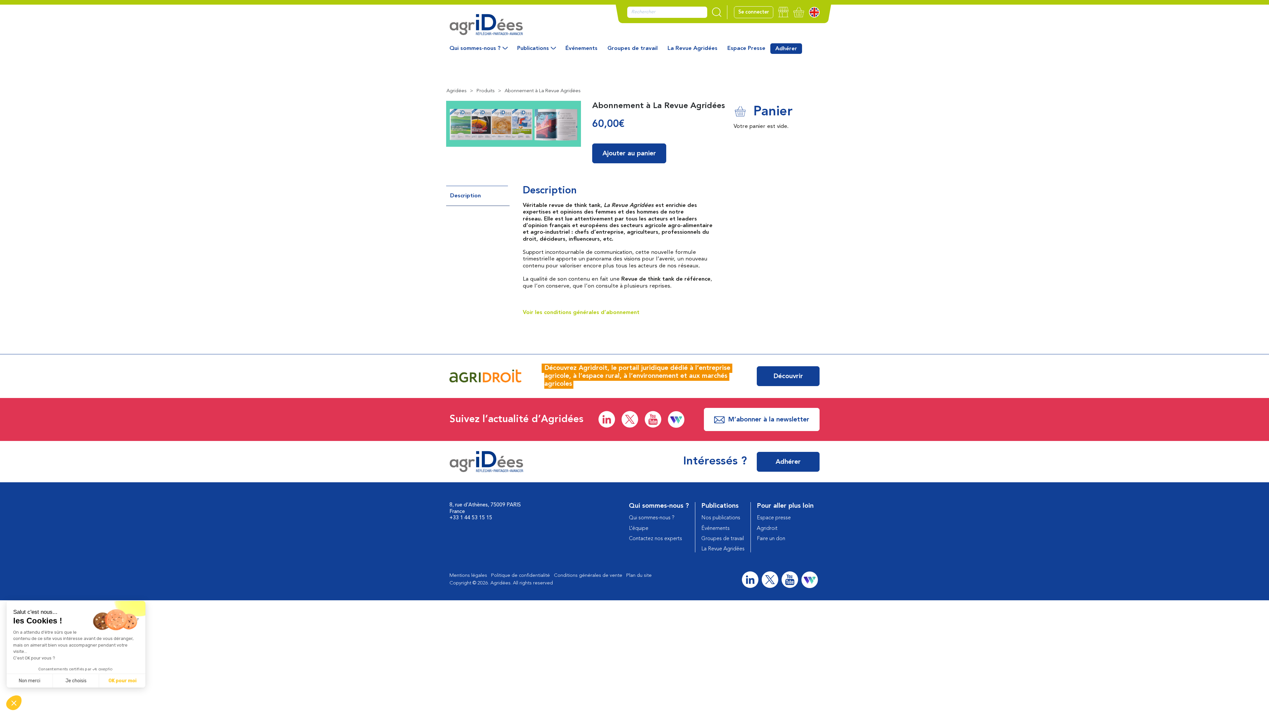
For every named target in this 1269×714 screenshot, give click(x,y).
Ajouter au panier (629, 153)
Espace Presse (746, 48)
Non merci (29, 681)
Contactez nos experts (655, 538)
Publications (533, 48)
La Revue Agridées (692, 48)
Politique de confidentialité (520, 575)
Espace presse (774, 518)
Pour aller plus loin (785, 506)
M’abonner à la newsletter (768, 419)
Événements (581, 48)
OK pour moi (122, 681)
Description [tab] (465, 196)
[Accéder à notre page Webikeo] (676, 419)
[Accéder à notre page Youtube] (653, 419)
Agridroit (767, 528)
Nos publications (720, 518)
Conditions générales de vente (588, 575)
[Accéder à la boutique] (783, 12)
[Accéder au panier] (798, 12)
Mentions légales (468, 575)
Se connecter (753, 12)
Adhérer (786, 49)
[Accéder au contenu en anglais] (814, 12)
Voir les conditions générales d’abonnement (581, 312)
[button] (14, 703)
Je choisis (76, 681)
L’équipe (638, 528)
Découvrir (788, 376)
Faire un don (771, 538)
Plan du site (639, 575)
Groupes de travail (632, 48)
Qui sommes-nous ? (475, 48)
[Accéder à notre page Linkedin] (606, 419)
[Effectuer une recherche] (717, 12)
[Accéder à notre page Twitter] (629, 419)
